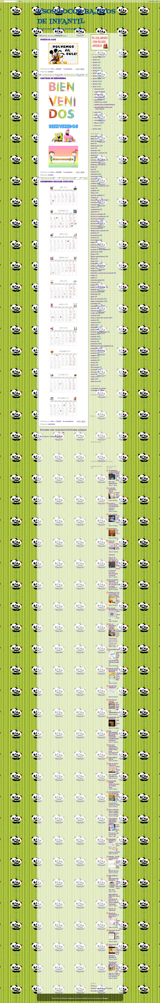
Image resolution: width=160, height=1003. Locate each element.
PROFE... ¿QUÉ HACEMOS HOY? (114, 858)
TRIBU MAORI (118, 723)
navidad (93, 315)
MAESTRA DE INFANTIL (114, 718)
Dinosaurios (95, 235)
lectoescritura (95, 292)
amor (92, 148)
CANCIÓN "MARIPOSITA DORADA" (114, 738)
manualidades (95, 306)
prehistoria (94, 339)
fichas (93, 254)
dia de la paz (95, 221)
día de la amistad (97, 214)
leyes (92, 296)
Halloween (94, 270)
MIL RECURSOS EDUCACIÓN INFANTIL (113, 733)
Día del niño (95, 226)
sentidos (94, 360)
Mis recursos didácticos (113, 764)
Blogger (105, 998)
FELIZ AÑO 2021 (117, 937)
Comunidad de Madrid (99, 200)
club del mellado (96, 195)
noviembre (98, 91)
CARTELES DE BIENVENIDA (53, 79)
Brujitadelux (113, 528)
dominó (93, 237)
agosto (97, 100)
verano (93, 376)
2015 (95, 76)
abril (96, 117)
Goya (93, 261)
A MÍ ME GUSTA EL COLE (112, 489)
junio (96, 112)
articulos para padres (98, 160)
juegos (93, 285)
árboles (93, 155)
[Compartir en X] (80, 69)
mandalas (94, 303)
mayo (96, 115)
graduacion (95, 263)
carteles (50, 71)
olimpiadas (94, 327)
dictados (94, 233)
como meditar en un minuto (113, 813)
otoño (93, 329)
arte (92, 157)
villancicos (94, 381)
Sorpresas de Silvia (113, 945)
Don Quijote (95, 240)
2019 (95, 65)
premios (93, 341)
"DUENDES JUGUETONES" (114, 471)
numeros (94, 322)
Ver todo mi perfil (97, 991)
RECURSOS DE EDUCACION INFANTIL (113, 878)
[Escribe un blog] (78, 69)
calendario (51, 424)
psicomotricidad (96, 350)
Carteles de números (98, 186)
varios (93, 374)
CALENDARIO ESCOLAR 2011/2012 (56, 182)
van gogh (94, 372)
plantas (93, 334)
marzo (96, 120)
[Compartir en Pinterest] (83, 69)
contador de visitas (97, 390)
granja (93, 268)
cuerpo (93, 207)
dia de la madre (96, 218)
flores (93, 259)
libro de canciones (97, 299)
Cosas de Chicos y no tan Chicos (113, 559)
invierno (93, 282)
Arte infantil (113, 514)
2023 (95, 57)
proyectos (94, 348)
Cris (93, 986)
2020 (95, 62)
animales (94, 150)
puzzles (93, 353)
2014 (95, 78)
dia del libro (95, 223)
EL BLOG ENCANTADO (113, 608)
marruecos (94, 310)
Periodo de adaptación (99, 332)
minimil (84, 998)
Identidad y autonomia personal (102, 273)
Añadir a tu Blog (106, 438)
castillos (94, 190)
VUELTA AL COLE (48, 40)
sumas (93, 362)
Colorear (112, 555)
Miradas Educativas (112, 745)
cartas (93, 181)
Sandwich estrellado (118, 495)
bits (92, 169)
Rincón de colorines (112, 909)
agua (92, 143)
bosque (93, 171)
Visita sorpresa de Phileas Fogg (114, 785)
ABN (92, 138)
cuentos (93, 204)
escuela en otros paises (99, 249)
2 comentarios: (68, 421)
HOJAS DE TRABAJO (113, 686)
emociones (94, 244)
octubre (97, 94)
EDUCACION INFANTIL (113, 580)
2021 (95, 59)
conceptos (94, 202)
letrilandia (94, 294)
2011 (95, 86)
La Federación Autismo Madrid (114, 508)
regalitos (94, 355)
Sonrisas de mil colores (114, 931)
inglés (93, 277)
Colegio (93, 197)
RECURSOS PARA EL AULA (114, 895)
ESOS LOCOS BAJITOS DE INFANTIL (76, 17)
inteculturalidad (96, 280)
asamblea (94, 162)
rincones (94, 358)
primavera (94, 343)
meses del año (96, 313)
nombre (93, 320)
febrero (97, 123)
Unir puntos (95, 367)
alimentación (95, 146)
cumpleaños (95, 209)
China (93, 193)
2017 (95, 70)
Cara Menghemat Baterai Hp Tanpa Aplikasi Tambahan (114, 901)
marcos (93, 308)
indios (93, 275)
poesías (93, 336)
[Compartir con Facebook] (82, 69)
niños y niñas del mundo (99, 317)
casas (93, 188)
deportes (94, 211)
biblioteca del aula (97, 164)
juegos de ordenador (98, 287)
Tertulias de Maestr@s (113, 962)
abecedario (95, 136)
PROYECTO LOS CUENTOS (101, 346)
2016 (95, 73)
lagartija (93, 289)
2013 (95, 81)
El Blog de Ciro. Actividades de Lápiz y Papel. (114, 594)
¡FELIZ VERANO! (118, 546)
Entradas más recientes (52, 430)
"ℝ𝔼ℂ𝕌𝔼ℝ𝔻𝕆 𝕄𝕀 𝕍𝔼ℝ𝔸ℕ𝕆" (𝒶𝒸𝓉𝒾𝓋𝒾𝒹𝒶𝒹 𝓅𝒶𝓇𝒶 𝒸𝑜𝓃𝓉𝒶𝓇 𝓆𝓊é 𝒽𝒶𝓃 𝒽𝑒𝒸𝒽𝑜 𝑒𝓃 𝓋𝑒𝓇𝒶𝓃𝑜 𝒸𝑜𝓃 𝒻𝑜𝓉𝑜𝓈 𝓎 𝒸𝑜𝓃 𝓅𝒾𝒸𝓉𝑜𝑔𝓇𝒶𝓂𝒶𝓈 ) (114, 637)
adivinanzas (95, 141)
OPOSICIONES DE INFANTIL (114, 792)
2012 (95, 84)
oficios (93, 325)
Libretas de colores (113, 700)
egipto (93, 242)
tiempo (93, 365)
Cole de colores (111, 541)
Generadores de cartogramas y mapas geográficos (114, 585)
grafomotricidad (96, 266)
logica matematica (97, 301)
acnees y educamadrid (113, 504)
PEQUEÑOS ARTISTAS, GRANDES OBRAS (113, 821)
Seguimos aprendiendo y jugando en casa (114, 915)
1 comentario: (68, 69)
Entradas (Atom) (56, 436)
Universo (94, 369)
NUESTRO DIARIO (112, 781)
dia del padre (95, 228)
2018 (95, 68)
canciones (94, 176)
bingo (93, 167)
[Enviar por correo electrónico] (76, 69)
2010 (95, 129)
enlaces (93, 247)
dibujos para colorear (98, 230)
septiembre (98, 97)
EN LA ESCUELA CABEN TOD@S (112, 626)
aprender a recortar (97, 153)
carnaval (94, 179)
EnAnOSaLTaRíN (114, 650)
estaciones (94, 252)
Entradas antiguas (77, 430)
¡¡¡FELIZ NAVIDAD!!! (118, 600)
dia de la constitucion (98, 216)
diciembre (98, 89)
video (92, 379)
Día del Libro (117, 531)
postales (107, 397)
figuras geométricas (98, 256)
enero (96, 125)
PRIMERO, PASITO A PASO (112, 841)
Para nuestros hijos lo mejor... (114, 810)
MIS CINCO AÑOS (113, 758)
